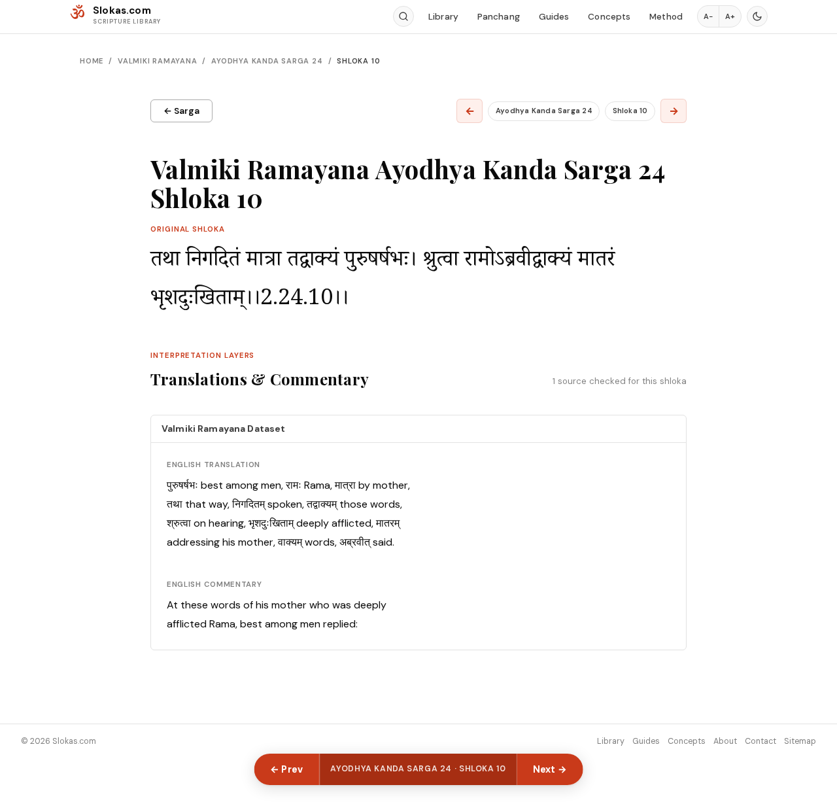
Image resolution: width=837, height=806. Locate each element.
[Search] (403, 16)
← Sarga (181, 110)
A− (708, 16)
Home (91, 60)
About (725, 741)
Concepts (609, 16)
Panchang (498, 16)
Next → (550, 769)
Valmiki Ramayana (157, 60)
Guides (554, 16)
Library (443, 16)
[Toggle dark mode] (757, 16)
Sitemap (800, 741)
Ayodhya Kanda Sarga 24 (266, 60)
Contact (760, 741)
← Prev (286, 769)
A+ (730, 16)
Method (666, 16)
